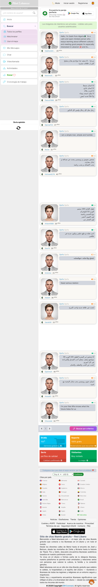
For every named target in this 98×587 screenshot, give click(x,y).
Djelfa (61, 32)
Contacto (81, 526)
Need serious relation (69, 283)
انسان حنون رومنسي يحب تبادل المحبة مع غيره (78, 383)
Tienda (73, 519)
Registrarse (83, 3)
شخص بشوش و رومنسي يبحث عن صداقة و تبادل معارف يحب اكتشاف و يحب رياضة (77, 162)
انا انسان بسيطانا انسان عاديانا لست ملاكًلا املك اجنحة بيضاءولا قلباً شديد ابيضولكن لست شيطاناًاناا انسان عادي (86, 91)
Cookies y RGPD (48, 523)
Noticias (53, 519)
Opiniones (82, 519)
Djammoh (48, 372)
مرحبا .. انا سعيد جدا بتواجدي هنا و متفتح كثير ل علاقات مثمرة (79, 62)
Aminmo (48, 273)
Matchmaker (12, 36)
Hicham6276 (50, 174)
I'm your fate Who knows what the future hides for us (75, 407)
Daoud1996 (49, 100)
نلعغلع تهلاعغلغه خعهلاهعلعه (84, 258)
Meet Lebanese (20, 3)
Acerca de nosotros (75, 523)
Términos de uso (53, 526)
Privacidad (89, 523)
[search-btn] (34, 13)
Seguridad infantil (68, 526)
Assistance (91, 582)
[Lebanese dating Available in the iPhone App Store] (59, 530)
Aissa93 (48, 396)
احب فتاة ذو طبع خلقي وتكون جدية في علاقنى (79, 235)
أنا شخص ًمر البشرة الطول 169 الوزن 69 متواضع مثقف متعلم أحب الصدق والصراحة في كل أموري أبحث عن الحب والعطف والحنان (78, 361)
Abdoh (47, 298)
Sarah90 (48, 322)
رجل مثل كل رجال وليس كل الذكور (80, 110)
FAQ (88, 526)
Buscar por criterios (85, 428)
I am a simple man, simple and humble (77, 135)
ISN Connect (68, 586)
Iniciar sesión (69, 3)
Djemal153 (49, 125)
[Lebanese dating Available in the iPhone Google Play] (76, 530)
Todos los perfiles (14, 32)
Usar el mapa (12, 41)
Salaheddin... (50, 51)
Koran (47, 150)
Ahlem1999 (49, 224)
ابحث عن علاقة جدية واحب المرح (81, 308)
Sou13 (47, 248)
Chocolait (48, 421)
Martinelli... (49, 76)
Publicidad (61, 523)
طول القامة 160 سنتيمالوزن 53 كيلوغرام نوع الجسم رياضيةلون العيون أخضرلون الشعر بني (85, 214)
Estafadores (64, 519)
